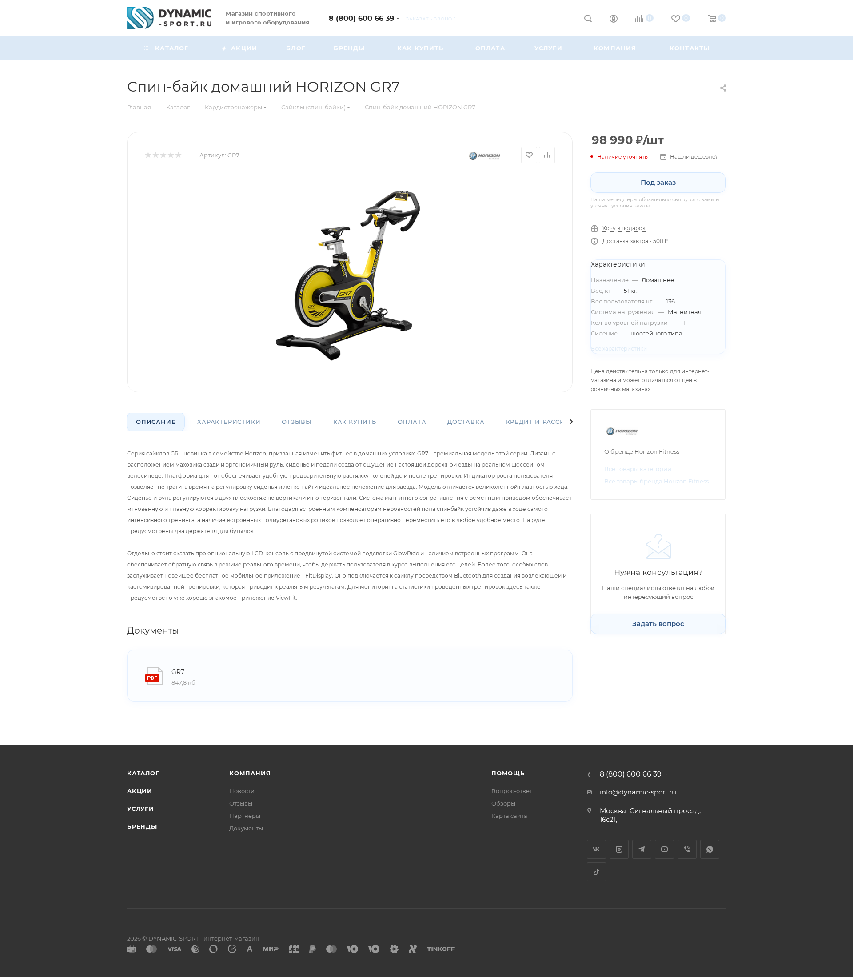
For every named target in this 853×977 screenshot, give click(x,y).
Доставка (465, 421)
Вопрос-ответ (511, 790)
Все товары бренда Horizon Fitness (656, 481)
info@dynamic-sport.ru (638, 792)
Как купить (354, 421)
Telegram (641, 849)
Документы (246, 828)
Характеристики (228, 421)
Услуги (140, 808)
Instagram (619, 849)
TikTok (596, 871)
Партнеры (244, 815)
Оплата (412, 421)
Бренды (142, 826)
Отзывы (297, 421)
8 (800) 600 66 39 (361, 18)
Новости (242, 790)
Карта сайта (509, 815)
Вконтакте (596, 849)
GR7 (177, 672)
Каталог (143, 773)
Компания (250, 773)
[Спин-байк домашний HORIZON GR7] (350, 275)
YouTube (664, 849)
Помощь (508, 773)
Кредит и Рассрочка (544, 421)
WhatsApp (709, 849)
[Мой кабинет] (614, 19)
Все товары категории (637, 468)
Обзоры (503, 803)
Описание (155, 421)
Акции (139, 790)
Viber (687, 849)
